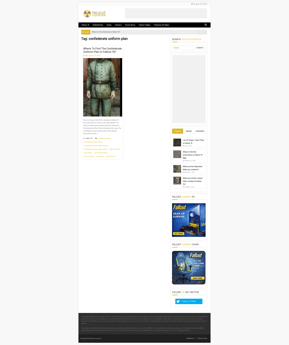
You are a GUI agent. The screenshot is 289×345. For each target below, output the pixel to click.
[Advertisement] (166, 13)
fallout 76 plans (114, 149)
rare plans (100, 156)
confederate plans (104, 138)
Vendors (118, 25)
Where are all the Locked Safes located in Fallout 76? (192, 181)
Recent (189, 131)
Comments (200, 131)
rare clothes (88, 153)
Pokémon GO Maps (161, 25)
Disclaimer (190, 338)
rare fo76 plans (89, 156)
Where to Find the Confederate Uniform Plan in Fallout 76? (102, 50)
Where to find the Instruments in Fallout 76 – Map (193, 155)
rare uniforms (111, 156)
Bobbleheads (98, 25)
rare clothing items (101, 153)
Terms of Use (202, 338)
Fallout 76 (85, 25)
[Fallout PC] (189, 236)
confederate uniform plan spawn (95, 149)
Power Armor (130, 25)
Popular (178, 131)
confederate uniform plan (93, 142)
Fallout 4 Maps (144, 25)
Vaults (109, 25)
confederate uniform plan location (96, 146)
